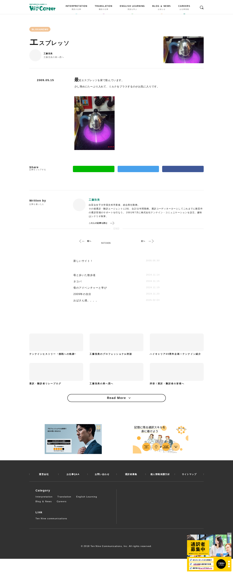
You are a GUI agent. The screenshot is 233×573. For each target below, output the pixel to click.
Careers (62, 501)
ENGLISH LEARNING (132, 7)
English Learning (86, 496)
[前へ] (82, 241)
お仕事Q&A (73, 474)
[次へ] (151, 241)
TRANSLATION (103, 7)
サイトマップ (189, 474)
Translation (64, 496)
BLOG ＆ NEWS (161, 7)
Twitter (138, 169)
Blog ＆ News (44, 501)
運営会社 (44, 474)
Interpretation (44, 496)
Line (93, 169)
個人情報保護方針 (160, 474)
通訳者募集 (131, 474)
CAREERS (184, 7)
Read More (116, 398)
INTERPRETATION (76, 7)
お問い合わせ (102, 474)
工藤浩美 (48, 53)
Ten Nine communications (51, 518)
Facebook (183, 169)
